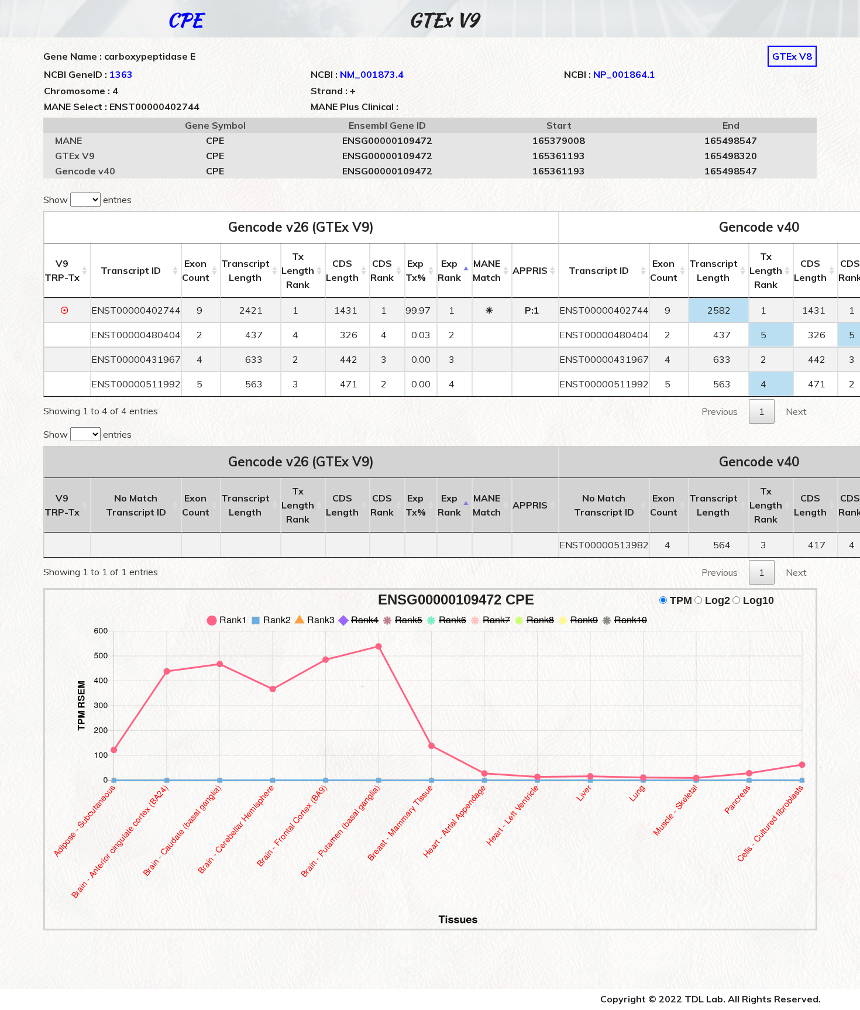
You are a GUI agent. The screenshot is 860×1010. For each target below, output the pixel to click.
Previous (719, 411)
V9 (62, 270)
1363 (121, 74)
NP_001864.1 (624, 74)
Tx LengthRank (297, 270)
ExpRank (449, 270)
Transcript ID (131, 270)
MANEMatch (487, 270)
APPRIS (530, 270)
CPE (184, 19)
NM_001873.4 (372, 74)
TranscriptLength (245, 270)
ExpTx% (415, 270)
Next (796, 411)
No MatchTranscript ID (136, 505)
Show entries (87, 199)
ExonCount (195, 270)
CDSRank (382, 270)
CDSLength (342, 270)
